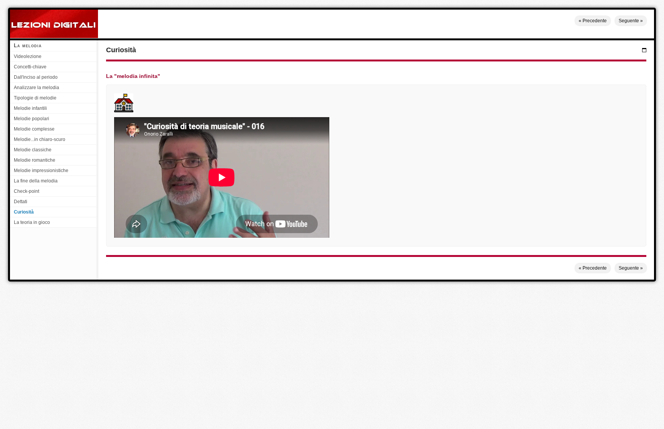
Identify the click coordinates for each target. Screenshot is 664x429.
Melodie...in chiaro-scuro (39, 139)
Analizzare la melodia (36, 87)
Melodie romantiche (34, 160)
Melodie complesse (34, 129)
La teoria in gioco (32, 222)
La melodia (28, 45)
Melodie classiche (32, 149)
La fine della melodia (36, 181)
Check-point (26, 191)
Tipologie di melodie (35, 98)
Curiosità (24, 212)
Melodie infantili (30, 108)
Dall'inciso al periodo (36, 77)
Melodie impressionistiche (41, 170)
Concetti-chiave (30, 67)
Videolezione (28, 56)
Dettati (20, 201)
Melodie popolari (31, 118)
